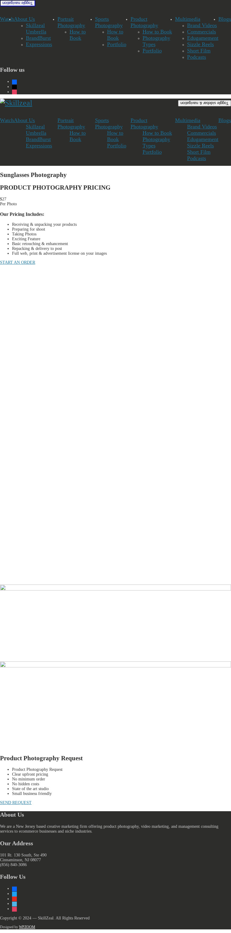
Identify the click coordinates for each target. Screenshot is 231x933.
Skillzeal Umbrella (36, 28)
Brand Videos (202, 25)
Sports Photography (109, 22)
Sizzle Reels (200, 44)
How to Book (77, 35)
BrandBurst (38, 38)
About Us (24, 19)
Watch (7, 19)
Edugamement (202, 38)
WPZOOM (27, 927)
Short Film (199, 51)
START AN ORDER (17, 262)
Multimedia (187, 19)
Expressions (39, 44)
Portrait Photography (71, 22)
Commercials (201, 32)
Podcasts (196, 57)
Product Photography (144, 22)
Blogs (224, 19)
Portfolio (116, 44)
